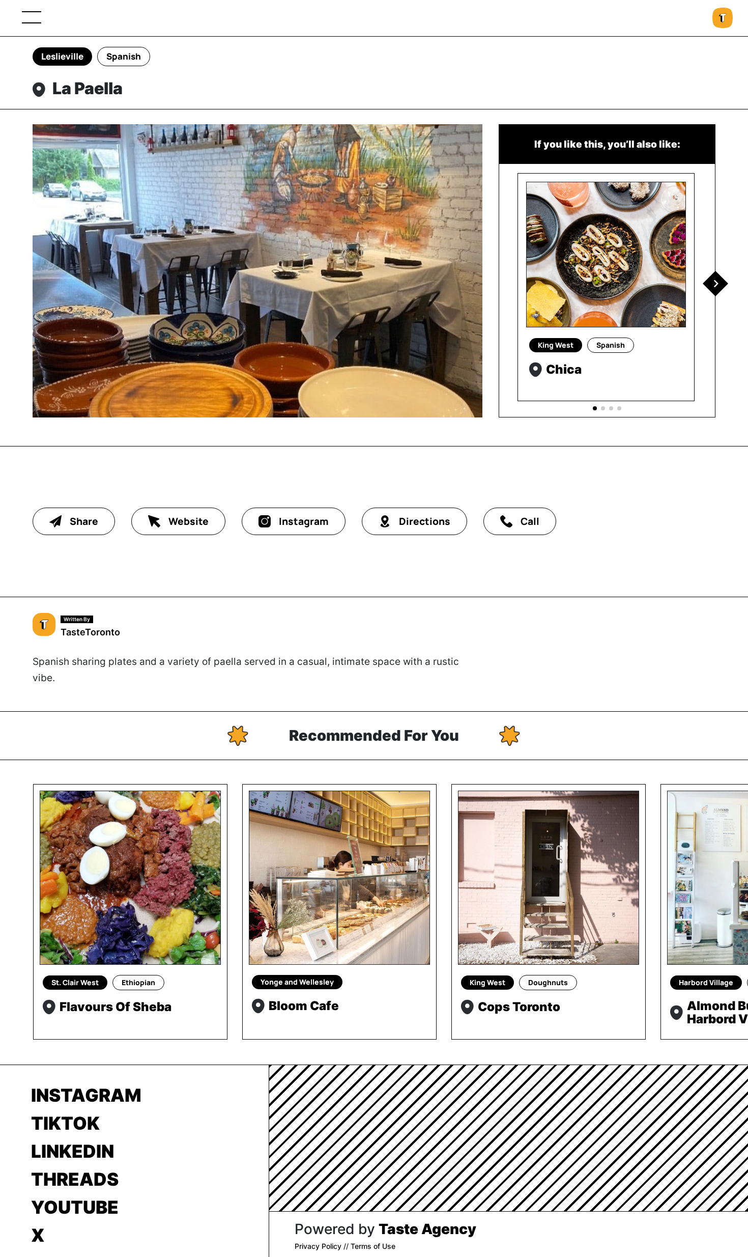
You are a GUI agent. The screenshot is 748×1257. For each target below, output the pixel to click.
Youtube (75, 1207)
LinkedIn (72, 1151)
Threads (75, 1179)
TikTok (65, 1123)
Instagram (86, 1095)
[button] (715, 283)
